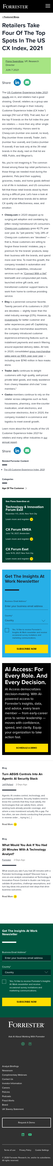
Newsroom (7, 1070)
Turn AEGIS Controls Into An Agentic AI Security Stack (22, 776)
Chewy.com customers (17, 228)
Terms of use (9, 1150)
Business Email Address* (16, 601)
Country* (9, 615)
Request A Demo (26, 1122)
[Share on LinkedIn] (17, 82)
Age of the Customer (13, 488)
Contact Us (7, 1079)
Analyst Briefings (10, 1066)
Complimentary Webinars (14, 1074)
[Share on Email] (27, 82)
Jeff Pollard (7, 784)
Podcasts (6, 1096)
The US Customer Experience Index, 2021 (24, 469)
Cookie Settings (42, 1150)
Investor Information (12, 1083)
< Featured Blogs (10, 17)
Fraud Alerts (8, 1100)
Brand (5, 1104)
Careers (6, 1087)
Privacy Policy (25, 1150)
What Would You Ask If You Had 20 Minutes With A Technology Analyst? (24, 849)
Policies (6, 1092)
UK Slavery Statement (13, 1109)
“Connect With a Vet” (35, 273)
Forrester (6, 860)
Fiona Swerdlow (14, 61)
